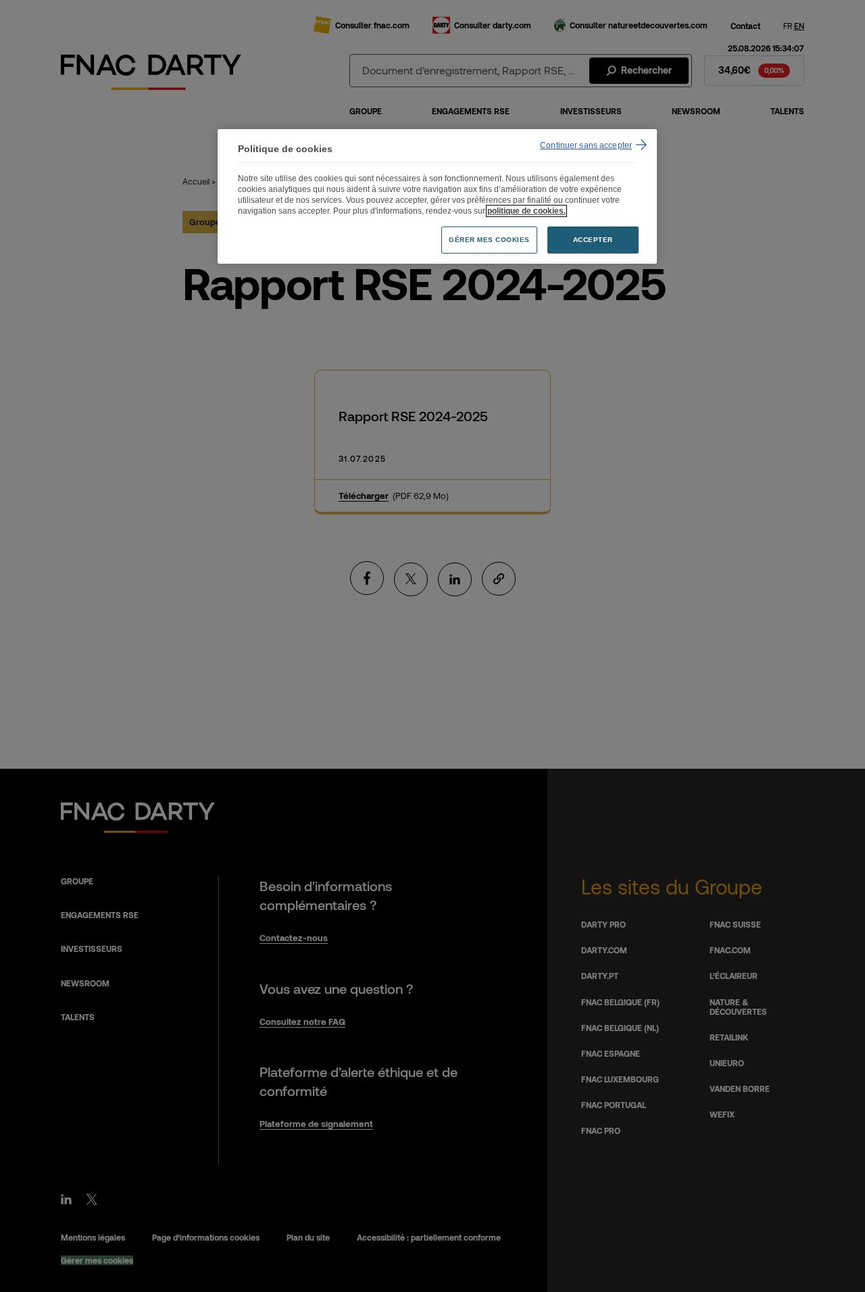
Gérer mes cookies (489, 239)
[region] (437, 196)
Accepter (593, 239)
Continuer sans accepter (586, 145)
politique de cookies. (526, 211)
